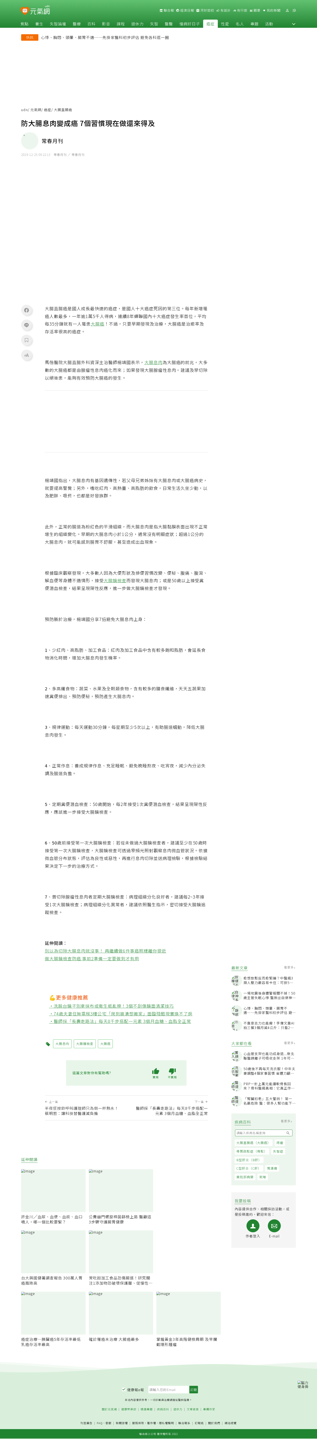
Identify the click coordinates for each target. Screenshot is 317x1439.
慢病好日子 (189, 23)
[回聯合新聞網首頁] (24, 11)
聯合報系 (184, 1423)
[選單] (294, 10)
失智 (154, 23)
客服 (108, 1423)
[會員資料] (287, 10)
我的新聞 (273, 10)
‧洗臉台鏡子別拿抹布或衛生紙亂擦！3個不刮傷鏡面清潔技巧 (111, 1006)
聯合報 (168, 10)
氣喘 (262, 1177)
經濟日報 (186, 10)
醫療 (77, 23)
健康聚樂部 (128, 1409)
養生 (39, 23)
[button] (293, 24)
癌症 (210, 23)
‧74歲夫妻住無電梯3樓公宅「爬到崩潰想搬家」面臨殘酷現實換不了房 (121, 1014)
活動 (269, 23)
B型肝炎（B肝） (249, 1160)
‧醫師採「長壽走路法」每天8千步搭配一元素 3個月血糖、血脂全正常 (120, 1021)
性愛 (225, 23)
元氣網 (35, 109)
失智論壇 (58, 23)
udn (24, 109)
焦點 (24, 23)
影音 (106, 23)
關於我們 (214, 1423)
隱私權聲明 (166, 1423)
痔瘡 (279, 1142)
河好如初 (206, 10)
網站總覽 (230, 1423)
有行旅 (241, 10)
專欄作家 (209, 1409)
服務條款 (138, 1423)
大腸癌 (97, 324)
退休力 (137, 23)
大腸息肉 (153, 362)
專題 (254, 23)
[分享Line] (26, 325)
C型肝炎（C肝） (248, 1168)
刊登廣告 (86, 1423)
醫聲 (169, 23)
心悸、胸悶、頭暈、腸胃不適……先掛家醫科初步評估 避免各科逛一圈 (105, 37)
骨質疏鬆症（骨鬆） (251, 1151)
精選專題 (147, 1409)
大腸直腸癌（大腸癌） (253, 1142)
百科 (91, 23)
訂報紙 (199, 1423)
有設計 (225, 10)
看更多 (289, 967)
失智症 (278, 1151)
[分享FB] (26, 310)
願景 (257, 10)
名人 (240, 23)
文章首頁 (193, 1409)
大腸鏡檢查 (115, 580)
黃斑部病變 (245, 1177)
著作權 (151, 1423)
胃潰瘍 (272, 1168)
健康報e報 (135, 1390)
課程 (121, 23)
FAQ (100, 1423)
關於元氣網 (109, 1409)
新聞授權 (122, 1423)
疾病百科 (163, 1409)
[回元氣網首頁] (40, 10)
